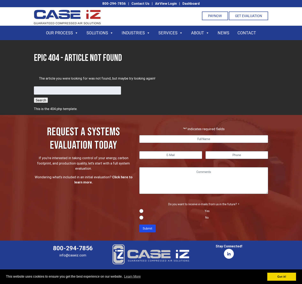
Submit (147, 228)
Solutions (97, 32)
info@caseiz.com (72, 255)
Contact (246, 32)
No (207, 217)
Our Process (59, 32)
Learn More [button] (132, 276)
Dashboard (191, 3)
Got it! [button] (281, 276)
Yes (207, 211)
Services (168, 32)
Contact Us (140, 3)
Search (41, 100)
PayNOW (215, 16)
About (197, 32)
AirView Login (166, 3)
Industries (133, 32)
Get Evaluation (248, 16)
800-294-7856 (114, 3)
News (223, 32)
